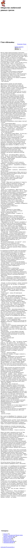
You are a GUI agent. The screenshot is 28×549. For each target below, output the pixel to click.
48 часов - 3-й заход (8, 537)
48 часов (5, 533)
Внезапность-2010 (7, 540)
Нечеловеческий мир (8, 542)
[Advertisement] (14, 26)
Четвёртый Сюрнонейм (9, 541)
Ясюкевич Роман (21, 44)
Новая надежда (19, 47)
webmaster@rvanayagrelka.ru (8, 547)
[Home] (3, 3)
